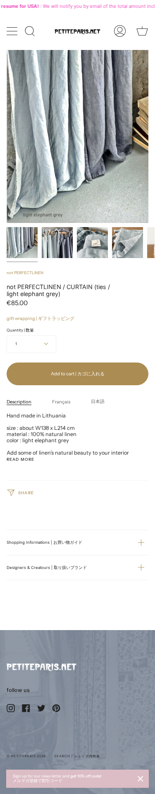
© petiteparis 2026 (26, 756)
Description (19, 402)
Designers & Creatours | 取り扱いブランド (47, 567)
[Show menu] (13, 31)
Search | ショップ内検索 (77, 756)
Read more (20, 459)
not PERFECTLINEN (25, 272)
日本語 (98, 401)
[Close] (140, 779)
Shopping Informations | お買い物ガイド (44, 542)
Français (61, 402)
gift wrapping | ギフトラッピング (40, 318)
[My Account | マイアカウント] (120, 31)
